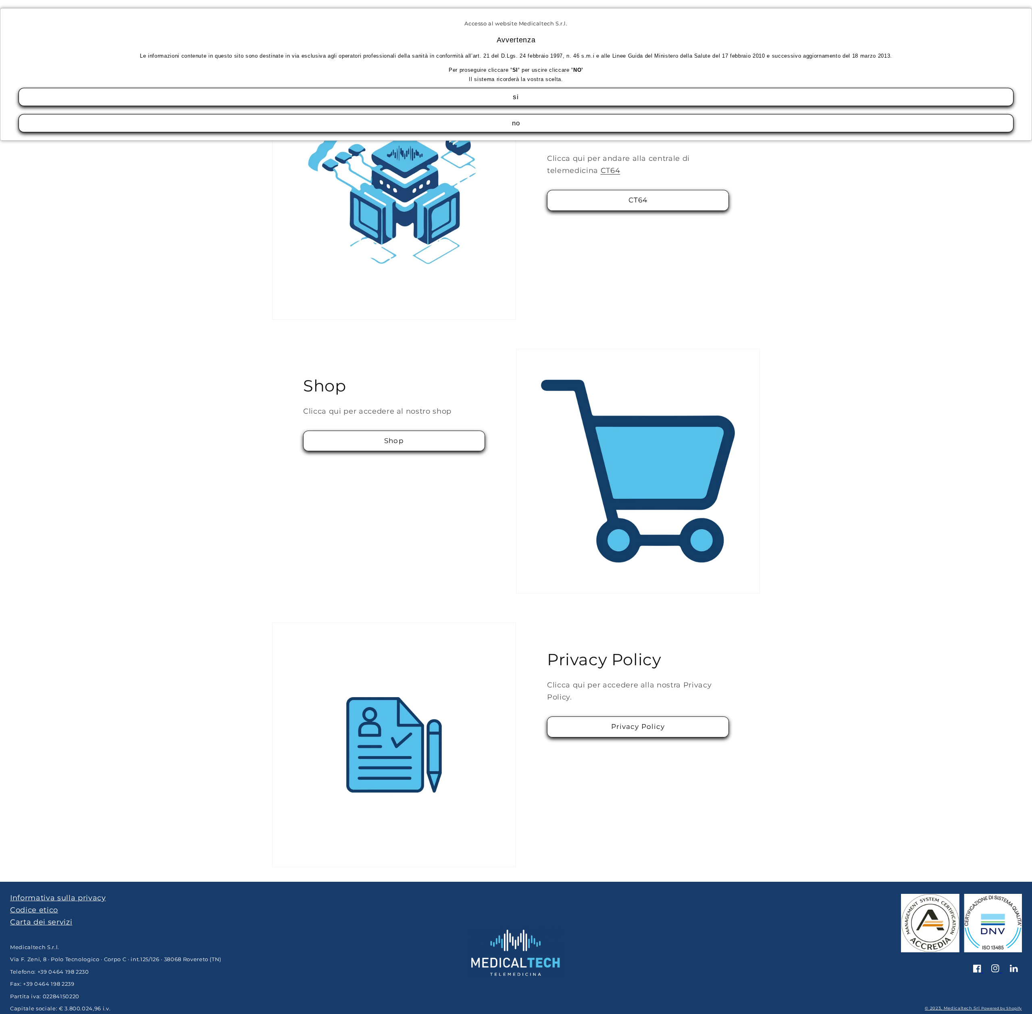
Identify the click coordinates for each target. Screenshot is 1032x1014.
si (516, 96)
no (516, 123)
